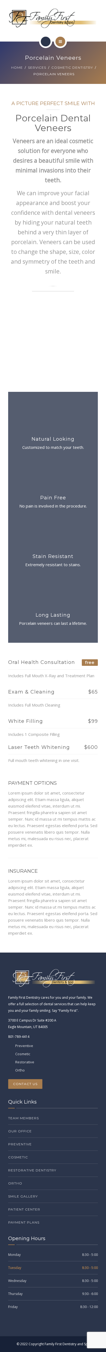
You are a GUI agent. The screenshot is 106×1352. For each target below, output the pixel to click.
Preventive (20, 1144)
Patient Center (24, 1209)
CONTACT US (25, 1084)
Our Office (20, 1131)
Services (37, 67)
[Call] (45, 41)
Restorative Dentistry (32, 1170)
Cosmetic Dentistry (72, 67)
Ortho (15, 1183)
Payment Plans (23, 1222)
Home (17, 67)
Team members (23, 1118)
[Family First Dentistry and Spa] (53, 18)
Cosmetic (18, 1157)
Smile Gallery (23, 1196)
